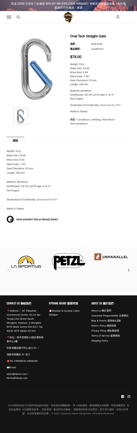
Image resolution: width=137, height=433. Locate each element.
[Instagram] (128, 396)
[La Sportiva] (26, 261)
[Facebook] (122, 396)
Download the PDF (111, 105)
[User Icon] (117, 17)
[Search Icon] (18, 17)
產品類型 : (75, 48)
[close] (125, 5)
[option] (37, 69)
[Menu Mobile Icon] (9, 17)
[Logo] (68, 16)
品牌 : (73, 43)
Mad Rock (96, 43)
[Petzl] (68, 261)
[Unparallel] (111, 256)
